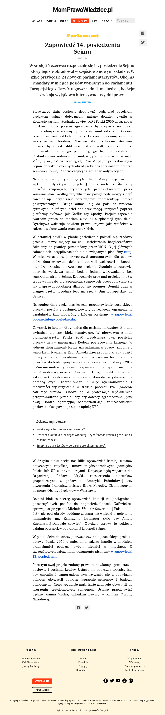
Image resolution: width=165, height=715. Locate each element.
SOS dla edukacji (31, 662)
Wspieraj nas (42, 681)
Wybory (64, 20)
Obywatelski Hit (31, 658)
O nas (83, 658)
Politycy (51, 20)
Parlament (83, 35)
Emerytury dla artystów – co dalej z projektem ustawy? (71, 445)
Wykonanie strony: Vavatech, (68, 710)
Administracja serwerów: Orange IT (94, 710)
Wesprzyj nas (80, 20)
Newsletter (42, 690)
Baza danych (83, 670)
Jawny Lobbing (31, 666)
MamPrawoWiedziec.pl (82, 10)
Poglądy (83, 666)
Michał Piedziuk (82, 102)
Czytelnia (37, 20)
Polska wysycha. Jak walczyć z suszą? (61, 429)
